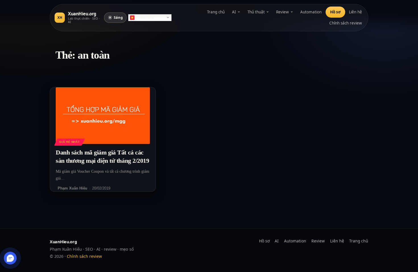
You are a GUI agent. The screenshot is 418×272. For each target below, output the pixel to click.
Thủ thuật (256, 12)
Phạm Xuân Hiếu (72, 188)
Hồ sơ (335, 12)
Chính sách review (345, 23)
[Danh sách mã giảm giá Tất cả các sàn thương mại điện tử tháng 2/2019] (103, 115)
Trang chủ (216, 12)
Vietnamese (145, 18)
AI (234, 12)
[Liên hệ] (10, 258)
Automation (311, 12)
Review (282, 12)
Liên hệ (355, 12)
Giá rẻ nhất (69, 141)
